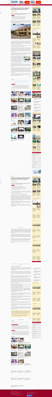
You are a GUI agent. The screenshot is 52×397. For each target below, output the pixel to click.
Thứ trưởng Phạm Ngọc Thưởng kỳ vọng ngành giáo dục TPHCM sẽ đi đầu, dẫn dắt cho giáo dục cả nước (14, 140)
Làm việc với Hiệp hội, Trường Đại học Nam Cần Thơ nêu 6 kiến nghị (38, 67)
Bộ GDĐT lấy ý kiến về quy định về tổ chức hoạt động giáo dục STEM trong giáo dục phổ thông (21, 97)
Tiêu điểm (16, 4)
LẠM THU (33, 329)
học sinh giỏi (28, 74)
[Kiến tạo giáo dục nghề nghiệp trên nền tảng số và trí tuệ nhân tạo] (21, 137)
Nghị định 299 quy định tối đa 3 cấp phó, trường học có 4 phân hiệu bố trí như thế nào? (37, 105)
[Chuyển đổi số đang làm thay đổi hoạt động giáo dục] (38, 58)
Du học (28, 4)
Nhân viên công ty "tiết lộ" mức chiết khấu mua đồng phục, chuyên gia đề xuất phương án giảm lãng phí (20, 88)
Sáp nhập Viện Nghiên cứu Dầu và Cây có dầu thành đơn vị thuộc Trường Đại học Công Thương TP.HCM (14, 111)
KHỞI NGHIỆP (34, 167)
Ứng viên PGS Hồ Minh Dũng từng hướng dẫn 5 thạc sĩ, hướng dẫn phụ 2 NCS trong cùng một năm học (34, 46)
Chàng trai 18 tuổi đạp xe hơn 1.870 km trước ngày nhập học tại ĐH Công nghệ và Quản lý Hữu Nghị (14, 118)
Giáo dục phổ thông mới (35, 176)
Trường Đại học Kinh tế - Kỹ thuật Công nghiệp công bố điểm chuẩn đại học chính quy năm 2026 (37, 108)
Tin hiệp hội (34, 50)
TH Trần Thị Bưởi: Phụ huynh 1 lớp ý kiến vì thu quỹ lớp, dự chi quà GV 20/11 (18, 186)
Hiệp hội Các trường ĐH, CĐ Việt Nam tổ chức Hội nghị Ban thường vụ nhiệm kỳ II (34, 60)
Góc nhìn (19, 4)
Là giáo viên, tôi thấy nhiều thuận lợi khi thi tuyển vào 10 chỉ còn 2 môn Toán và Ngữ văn (21, 118)
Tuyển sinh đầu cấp (35, 333)
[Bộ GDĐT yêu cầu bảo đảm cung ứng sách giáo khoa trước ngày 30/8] (28, 107)
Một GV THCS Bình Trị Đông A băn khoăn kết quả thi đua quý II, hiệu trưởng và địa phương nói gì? (20, 320)
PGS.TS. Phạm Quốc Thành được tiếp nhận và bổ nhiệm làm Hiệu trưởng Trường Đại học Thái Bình (38, 46)
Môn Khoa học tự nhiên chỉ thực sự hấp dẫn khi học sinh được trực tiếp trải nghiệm (34, 123)
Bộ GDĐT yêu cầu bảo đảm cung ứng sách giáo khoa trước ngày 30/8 (28, 111)
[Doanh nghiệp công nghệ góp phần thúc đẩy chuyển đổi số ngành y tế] (38, 147)
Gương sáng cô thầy (35, 282)
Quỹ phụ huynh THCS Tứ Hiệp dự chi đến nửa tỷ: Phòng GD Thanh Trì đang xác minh (19, 188)
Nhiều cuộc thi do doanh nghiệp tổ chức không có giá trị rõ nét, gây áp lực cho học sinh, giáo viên (38, 24)
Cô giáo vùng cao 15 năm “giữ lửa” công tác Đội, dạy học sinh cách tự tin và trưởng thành (34, 129)
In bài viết (13, 79)
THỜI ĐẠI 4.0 (34, 165)
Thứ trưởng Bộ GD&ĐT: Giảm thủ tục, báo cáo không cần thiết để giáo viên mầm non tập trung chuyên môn (38, 88)
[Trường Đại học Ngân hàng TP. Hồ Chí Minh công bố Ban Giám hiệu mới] (38, 36)
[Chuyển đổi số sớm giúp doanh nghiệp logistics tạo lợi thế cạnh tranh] (34, 147)
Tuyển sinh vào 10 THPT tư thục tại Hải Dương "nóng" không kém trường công (18, 17)
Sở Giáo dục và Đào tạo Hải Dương (26, 47)
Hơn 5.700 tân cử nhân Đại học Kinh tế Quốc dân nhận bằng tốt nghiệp (28, 97)
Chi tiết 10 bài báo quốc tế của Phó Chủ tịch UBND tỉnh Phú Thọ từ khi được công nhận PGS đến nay (34, 40)
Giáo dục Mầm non (35, 70)
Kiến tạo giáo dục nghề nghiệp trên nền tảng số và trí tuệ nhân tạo (21, 140)
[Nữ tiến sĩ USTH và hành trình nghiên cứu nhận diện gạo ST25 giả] (38, 120)
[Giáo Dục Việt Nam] (14, 2)
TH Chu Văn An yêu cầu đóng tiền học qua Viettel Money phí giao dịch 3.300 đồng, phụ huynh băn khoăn (21, 111)
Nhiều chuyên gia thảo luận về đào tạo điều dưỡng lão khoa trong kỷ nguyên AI (27, 103)
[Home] (0, 8)
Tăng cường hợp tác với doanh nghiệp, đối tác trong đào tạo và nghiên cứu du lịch (36, 55)
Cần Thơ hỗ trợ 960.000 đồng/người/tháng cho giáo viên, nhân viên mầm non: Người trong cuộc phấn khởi (36, 75)
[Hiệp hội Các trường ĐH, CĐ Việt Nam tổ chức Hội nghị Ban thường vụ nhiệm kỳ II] (34, 58)
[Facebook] (0, 10)
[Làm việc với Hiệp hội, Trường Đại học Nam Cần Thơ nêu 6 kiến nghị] (38, 64)
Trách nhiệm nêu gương (23, 4)
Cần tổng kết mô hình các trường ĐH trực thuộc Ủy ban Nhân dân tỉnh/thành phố (34, 67)
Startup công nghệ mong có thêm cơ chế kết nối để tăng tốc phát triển (38, 144)
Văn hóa (35, 4)
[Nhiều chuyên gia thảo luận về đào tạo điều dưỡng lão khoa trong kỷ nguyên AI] (28, 100)
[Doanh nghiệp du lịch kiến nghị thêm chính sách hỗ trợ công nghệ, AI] (34, 141)
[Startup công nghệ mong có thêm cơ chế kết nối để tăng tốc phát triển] (38, 141)
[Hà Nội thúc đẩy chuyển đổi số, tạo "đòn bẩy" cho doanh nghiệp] (36, 137)
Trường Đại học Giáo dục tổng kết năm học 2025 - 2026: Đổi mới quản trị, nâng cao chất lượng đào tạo (21, 133)
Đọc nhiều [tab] (36, 91)
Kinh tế (38, 4)
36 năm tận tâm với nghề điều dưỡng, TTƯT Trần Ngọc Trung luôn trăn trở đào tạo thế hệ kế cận (38, 130)
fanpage (29, 383)
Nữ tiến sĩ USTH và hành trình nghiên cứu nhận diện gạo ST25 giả (38, 123)
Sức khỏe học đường (31, 4)
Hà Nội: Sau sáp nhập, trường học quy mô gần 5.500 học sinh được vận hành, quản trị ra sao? (20, 315)
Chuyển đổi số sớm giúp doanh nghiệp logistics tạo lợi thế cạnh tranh (34, 149)
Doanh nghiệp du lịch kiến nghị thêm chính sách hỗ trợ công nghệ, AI (34, 144)
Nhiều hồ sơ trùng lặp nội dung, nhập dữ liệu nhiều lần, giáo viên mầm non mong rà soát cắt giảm (34, 88)
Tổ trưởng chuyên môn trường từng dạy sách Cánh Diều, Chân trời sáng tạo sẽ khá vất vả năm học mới (27, 118)
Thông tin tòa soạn (16, 0)
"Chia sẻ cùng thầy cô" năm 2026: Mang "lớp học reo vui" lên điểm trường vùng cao (36, 117)
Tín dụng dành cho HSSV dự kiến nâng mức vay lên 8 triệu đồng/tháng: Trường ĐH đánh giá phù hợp (21, 125)
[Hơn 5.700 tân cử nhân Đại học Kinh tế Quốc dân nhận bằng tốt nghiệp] (28, 93)
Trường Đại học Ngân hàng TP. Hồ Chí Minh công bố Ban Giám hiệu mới (38, 39)
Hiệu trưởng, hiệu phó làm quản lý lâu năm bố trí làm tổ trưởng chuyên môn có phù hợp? (37, 99)
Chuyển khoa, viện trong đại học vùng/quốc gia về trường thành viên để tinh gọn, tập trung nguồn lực (14, 133)
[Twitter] (0, 11)
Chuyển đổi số (34, 303)
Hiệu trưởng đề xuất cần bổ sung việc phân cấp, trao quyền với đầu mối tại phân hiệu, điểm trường (34, 18)
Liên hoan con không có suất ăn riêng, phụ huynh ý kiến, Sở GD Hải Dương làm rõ (19, 16)
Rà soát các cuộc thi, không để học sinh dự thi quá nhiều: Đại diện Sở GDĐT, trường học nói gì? (34, 24)
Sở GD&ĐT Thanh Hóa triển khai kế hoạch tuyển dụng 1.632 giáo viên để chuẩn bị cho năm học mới (14, 125)
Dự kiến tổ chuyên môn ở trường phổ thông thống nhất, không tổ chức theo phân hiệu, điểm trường (37, 102)
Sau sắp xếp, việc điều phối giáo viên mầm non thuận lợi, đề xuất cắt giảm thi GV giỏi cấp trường (34, 81)
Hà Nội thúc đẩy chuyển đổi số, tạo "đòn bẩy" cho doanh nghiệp (36, 138)
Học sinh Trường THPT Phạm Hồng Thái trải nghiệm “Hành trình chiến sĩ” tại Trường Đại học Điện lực (28, 133)
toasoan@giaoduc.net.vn (39, 0)
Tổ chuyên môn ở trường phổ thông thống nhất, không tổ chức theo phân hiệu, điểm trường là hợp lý (36, 11)
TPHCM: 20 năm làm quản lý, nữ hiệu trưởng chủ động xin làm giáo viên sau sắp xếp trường (14, 103)
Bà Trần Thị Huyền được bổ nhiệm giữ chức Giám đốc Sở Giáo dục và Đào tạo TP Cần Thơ (36, 33)
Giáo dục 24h (14, 4)
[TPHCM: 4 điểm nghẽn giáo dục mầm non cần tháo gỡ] (38, 78)
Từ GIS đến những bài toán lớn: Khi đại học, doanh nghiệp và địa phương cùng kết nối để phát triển (21, 104)
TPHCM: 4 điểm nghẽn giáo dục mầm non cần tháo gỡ (38, 81)
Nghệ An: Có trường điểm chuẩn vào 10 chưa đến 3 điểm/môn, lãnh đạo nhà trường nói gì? (38, 18)
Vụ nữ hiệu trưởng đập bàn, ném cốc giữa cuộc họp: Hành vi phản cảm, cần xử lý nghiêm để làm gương (20, 319)
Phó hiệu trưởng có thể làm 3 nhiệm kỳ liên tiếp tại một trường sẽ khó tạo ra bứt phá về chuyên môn (37, 110)
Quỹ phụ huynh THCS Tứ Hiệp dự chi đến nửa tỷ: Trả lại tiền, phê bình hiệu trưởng (27, 277)
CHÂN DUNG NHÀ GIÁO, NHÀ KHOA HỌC (36, 28)
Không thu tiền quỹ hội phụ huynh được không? (16, 189)
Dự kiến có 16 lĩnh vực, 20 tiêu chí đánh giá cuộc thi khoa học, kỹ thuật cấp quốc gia (14, 97)
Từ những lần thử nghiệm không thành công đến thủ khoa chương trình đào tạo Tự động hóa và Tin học (28, 125)
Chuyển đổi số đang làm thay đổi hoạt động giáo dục (38, 60)
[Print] (0, 13)
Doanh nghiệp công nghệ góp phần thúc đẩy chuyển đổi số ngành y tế (38, 149)
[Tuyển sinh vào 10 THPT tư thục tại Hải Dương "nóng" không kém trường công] (27, 58)
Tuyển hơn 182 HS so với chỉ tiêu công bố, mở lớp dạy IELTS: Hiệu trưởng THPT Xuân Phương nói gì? (20, 87)
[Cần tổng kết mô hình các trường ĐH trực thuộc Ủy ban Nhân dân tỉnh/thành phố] (34, 64)
